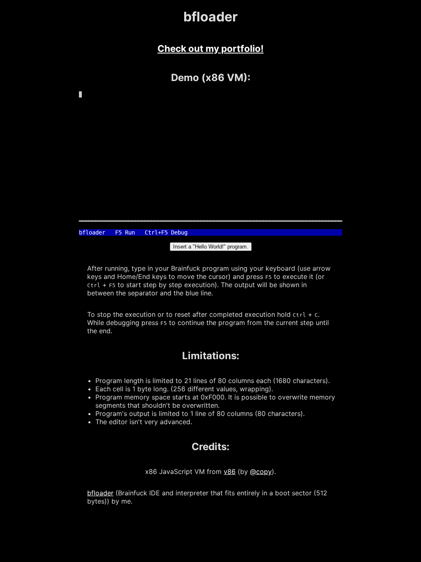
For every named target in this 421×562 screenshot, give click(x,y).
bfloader (100, 493)
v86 (230, 471)
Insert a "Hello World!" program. (210, 247)
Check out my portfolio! (210, 48)
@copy (261, 471)
